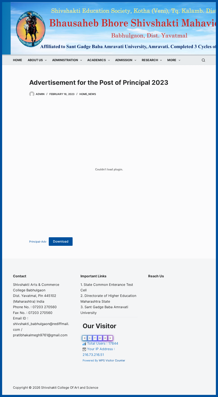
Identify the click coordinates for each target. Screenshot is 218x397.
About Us (35, 60)
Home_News (87, 94)
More (171, 60)
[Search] (203, 60)
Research (150, 60)
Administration (65, 60)
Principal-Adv (37, 241)
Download (60, 241)
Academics (96, 60)
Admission (123, 60)
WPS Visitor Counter (112, 360)
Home (17, 60)
